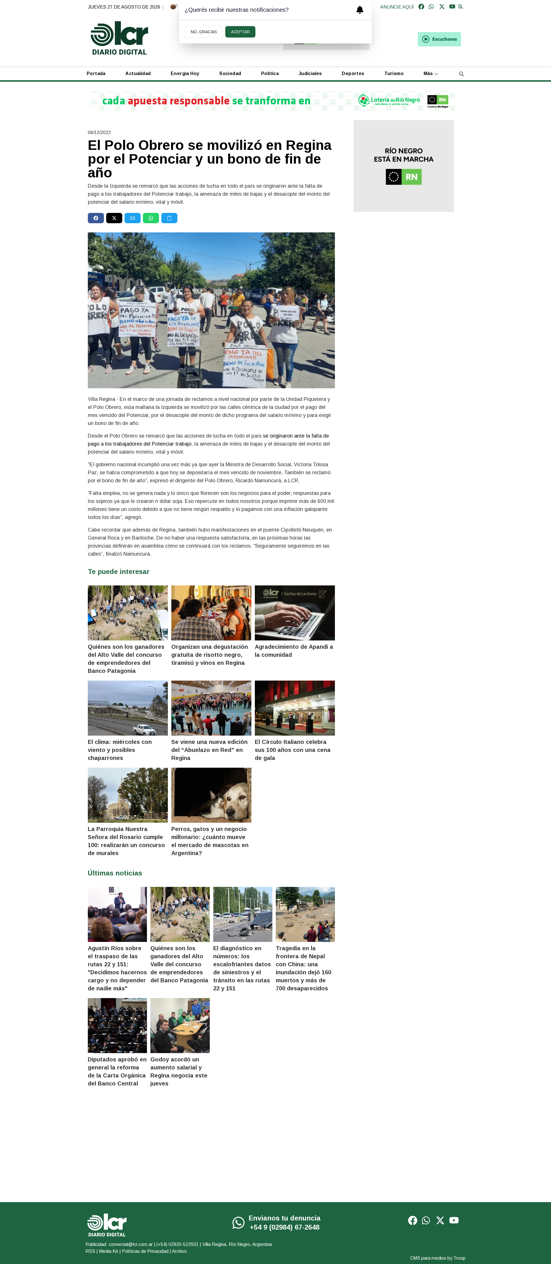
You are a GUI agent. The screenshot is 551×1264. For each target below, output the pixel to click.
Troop (459, 1258)
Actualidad (138, 73)
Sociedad (230, 73)
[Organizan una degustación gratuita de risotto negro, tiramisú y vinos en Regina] (211, 612)
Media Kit (108, 1251)
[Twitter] (442, 7)
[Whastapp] (431, 7)
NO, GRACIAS (204, 32)
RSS (90, 1251)
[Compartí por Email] (133, 218)
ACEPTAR (240, 32)
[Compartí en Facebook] (96, 218)
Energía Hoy (185, 73)
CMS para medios (428, 1258)
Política (270, 73)
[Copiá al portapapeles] (169, 218)
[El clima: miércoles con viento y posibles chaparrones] (128, 708)
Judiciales (310, 73)
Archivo (179, 1251)
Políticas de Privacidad (145, 1251)
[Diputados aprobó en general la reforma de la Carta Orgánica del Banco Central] (117, 1025)
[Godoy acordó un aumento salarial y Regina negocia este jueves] (179, 1025)
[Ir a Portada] (119, 38)
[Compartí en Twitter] (114, 218)
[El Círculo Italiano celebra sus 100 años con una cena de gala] (295, 708)
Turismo (393, 73)
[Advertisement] (404, 261)
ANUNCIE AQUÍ (397, 7)
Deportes (353, 73)
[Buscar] (461, 73)
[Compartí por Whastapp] (151, 218)
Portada (96, 73)
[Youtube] (452, 7)
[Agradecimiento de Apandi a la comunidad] (295, 612)
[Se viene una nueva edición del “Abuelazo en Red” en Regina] (211, 708)
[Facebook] (421, 7)
